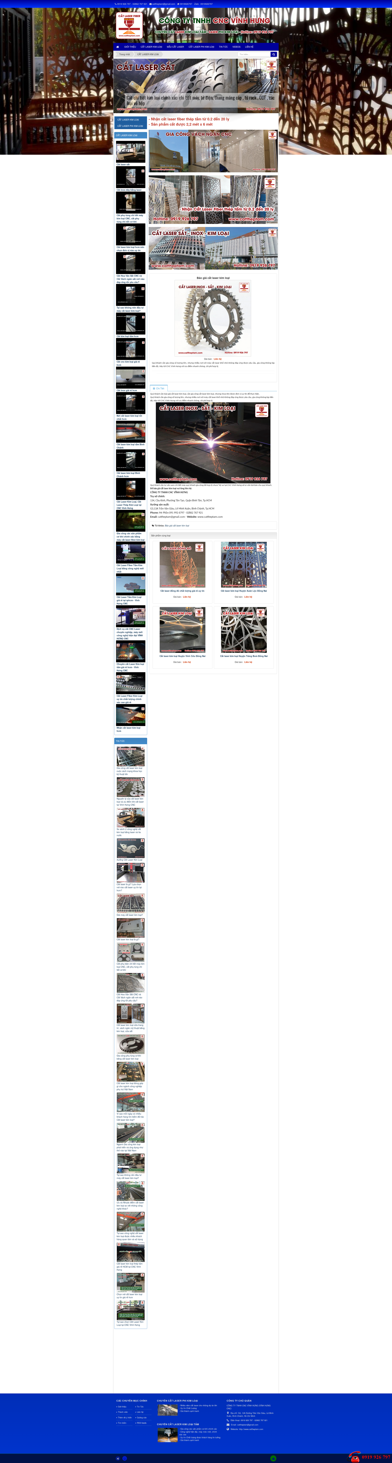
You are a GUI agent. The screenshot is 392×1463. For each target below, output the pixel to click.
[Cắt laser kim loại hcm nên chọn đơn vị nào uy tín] (130, 234)
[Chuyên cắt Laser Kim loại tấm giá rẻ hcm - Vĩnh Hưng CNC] (130, 651)
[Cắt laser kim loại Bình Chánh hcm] (130, 460)
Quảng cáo (142, 1417)
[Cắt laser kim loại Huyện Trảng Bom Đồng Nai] (244, 630)
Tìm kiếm (122, 1422)
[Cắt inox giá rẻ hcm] (130, 378)
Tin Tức (140, 1406)
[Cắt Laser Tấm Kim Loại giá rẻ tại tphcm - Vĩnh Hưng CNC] (130, 584)
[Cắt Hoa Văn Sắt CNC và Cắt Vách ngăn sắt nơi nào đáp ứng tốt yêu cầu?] (130, 263)
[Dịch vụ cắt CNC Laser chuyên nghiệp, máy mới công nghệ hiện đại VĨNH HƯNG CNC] (130, 616)
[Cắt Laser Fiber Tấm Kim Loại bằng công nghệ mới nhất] (130, 552)
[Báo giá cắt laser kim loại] (213, 317)
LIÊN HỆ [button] (249, 46)
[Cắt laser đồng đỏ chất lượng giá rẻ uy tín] (182, 565)
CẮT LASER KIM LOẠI (126, 135)
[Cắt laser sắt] (130, 152)
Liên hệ (140, 1411)
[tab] (158, 388)
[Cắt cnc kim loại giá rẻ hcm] (130, 349)
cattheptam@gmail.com (163, 3)
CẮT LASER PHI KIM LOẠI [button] (201, 46)
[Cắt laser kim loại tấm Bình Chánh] (130, 432)
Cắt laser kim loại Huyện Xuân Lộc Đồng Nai (244, 590)
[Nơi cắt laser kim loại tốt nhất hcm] (130, 403)
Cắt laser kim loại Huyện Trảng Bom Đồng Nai (244, 656)
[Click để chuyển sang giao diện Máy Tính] (124, 1458)
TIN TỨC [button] (223, 46)
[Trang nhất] (118, 47)
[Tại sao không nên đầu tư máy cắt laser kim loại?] (130, 295)
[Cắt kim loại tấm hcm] (130, 323)
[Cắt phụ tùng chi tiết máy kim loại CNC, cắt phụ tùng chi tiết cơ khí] (130, 202)
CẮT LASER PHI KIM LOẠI (130, 125)
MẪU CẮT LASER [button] (175, 46)
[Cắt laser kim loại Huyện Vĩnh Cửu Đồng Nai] (182, 630)
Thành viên (123, 1411)
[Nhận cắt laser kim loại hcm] (130, 715)
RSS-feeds (142, 1422)
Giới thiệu (122, 1406)
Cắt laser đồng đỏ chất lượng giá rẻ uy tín (182, 590)
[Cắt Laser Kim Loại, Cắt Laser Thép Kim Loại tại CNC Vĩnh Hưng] (130, 489)
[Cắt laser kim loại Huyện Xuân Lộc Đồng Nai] (244, 565)
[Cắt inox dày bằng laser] (130, 177)
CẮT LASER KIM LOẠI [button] (151, 46)
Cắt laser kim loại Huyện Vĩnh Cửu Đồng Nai (182, 656)
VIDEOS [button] (236, 46)
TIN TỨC (120, 741)
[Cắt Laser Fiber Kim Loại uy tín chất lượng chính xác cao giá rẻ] (130, 683)
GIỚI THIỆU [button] (130, 46)
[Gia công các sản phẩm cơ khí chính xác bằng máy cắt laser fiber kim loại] (130, 521)
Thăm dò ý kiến (125, 1417)
